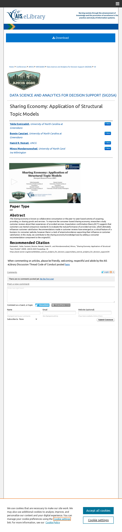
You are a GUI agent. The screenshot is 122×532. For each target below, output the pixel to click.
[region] (61, 515)
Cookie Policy (53, 522)
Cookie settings (62, 519)
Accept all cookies (98, 510)
